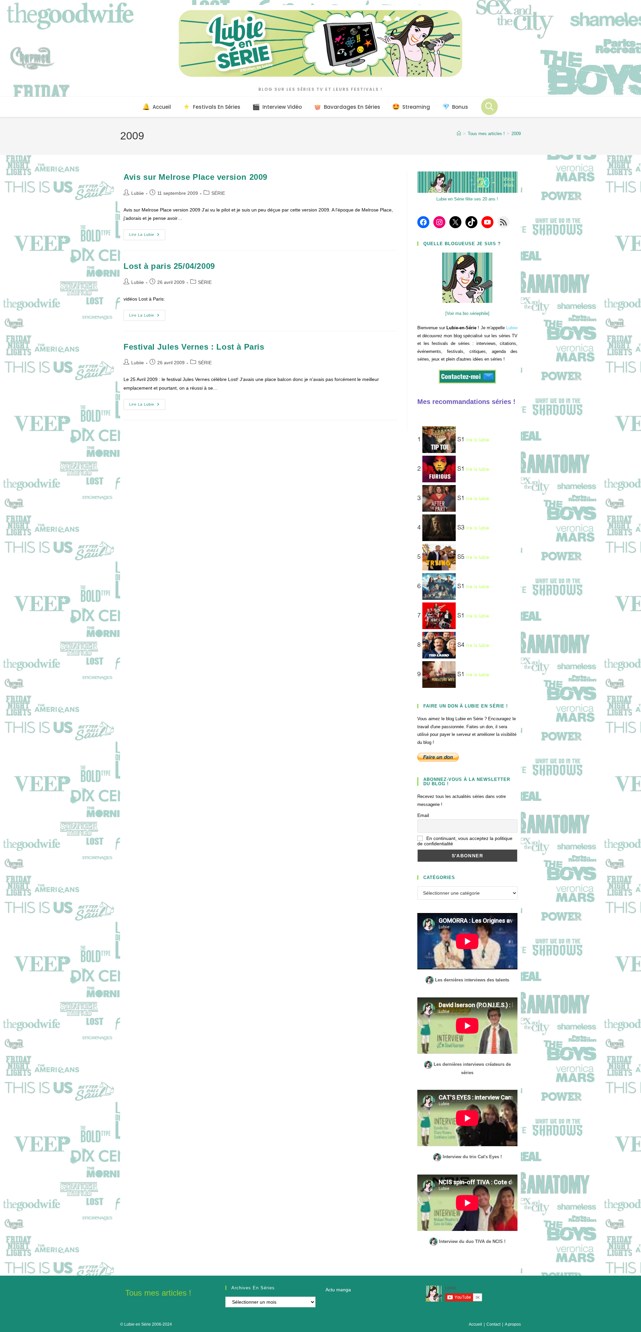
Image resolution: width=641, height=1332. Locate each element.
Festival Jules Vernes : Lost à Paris (194, 346)
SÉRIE (218, 193)
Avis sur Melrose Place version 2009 (195, 176)
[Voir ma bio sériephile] (467, 313)
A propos (513, 1324)
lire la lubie (477, 440)
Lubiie (137, 193)
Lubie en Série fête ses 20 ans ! (467, 198)
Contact (493, 1324)
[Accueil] (459, 133)
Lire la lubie (147, 236)
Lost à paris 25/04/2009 (169, 266)
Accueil (475, 1324)
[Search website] (489, 106)
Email (423, 815)
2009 (516, 133)
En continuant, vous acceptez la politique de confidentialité (464, 841)
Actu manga (338, 1289)
